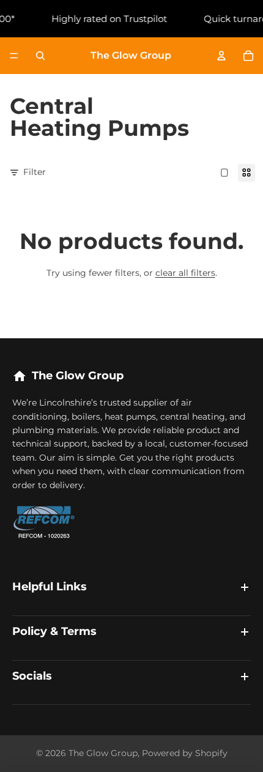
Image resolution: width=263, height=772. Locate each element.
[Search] (40, 55)
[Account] (221, 55)
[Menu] (14, 56)
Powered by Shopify (185, 753)
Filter (34, 171)
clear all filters (185, 272)
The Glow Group (103, 753)
